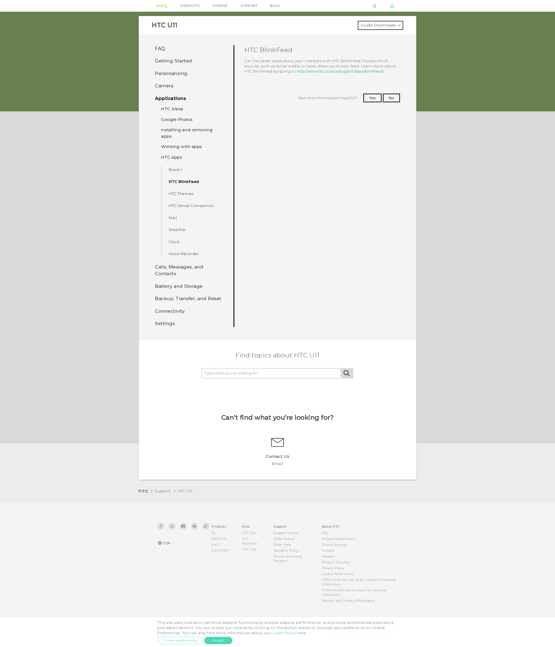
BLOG (275, 6)
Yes (372, 98)
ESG (325, 533)
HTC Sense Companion (191, 205)
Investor (328, 551)
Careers (328, 556)
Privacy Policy (333, 568)
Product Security (335, 562)
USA (166, 543)
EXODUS (218, 539)
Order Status (284, 539)
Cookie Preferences (338, 574)
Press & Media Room (339, 539)
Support (163, 491)
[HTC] (162, 5)
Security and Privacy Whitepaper (348, 601)
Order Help (282, 545)
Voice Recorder (184, 254)
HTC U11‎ (185, 491)
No (391, 98)
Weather (177, 230)
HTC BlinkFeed (184, 181)
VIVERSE (220, 6)
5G (213, 533)
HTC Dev (249, 533)
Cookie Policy (283, 633)
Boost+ (175, 169)
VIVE (215, 545)
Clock (174, 242)
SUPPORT (249, 6)
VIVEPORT (220, 551)
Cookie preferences (180, 640)
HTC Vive (249, 549)
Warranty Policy (286, 551)
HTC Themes (181, 194)
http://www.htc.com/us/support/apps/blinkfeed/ (340, 71)
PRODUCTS (190, 6)
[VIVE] (392, 6)
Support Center (286, 533)
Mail (173, 218)
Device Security (334, 545)
